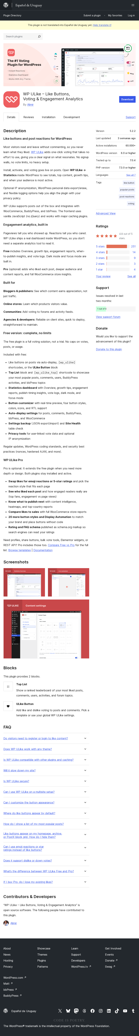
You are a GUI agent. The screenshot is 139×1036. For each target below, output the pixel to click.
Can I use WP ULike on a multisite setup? (29, 792)
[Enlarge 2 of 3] (84, 572)
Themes (42, 954)
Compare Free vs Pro (61, 545)
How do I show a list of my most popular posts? (33, 824)
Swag (110, 966)
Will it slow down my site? (19, 770)
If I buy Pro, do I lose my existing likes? (28, 882)
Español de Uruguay (23, 1011)
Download (127, 99)
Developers (78, 960)
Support (131, 117)
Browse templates (19, 550)
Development (71, 117)
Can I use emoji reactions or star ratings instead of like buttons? (23, 848)
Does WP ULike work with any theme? (27, 749)
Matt (8, 983)
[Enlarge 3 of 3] (84, 604)
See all (131, 276)
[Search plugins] (39, 36)
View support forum (108, 317)
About (7, 948)
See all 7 (131, 175)
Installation (48, 117)
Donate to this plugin (109, 349)
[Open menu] (133, 5)
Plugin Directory (12, 15)
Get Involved (113, 948)
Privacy (8, 966)
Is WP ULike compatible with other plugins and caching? (38, 759)
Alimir (30, 104)
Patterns (42, 966)
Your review (103, 276)
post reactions (127, 196)
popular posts (127, 189)
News (7, 954)
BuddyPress (12, 995)
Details (11, 117)
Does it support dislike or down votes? (27, 860)
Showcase (43, 948)
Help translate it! (102, 25)
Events (109, 954)
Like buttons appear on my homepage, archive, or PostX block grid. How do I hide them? (32, 835)
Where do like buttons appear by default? (29, 813)
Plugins (41, 960)
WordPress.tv (81, 966)
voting (131, 203)
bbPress (10, 989)
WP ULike (37, 152)
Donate (111, 960)
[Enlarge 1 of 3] (40, 572)
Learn (74, 948)
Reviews (28, 117)
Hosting (8, 960)
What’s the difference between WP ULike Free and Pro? (38, 871)
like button (129, 183)
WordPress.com (14, 977)
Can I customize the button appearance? (28, 802)
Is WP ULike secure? (16, 781)
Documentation (43, 550)
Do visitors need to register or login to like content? (35, 738)
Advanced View (106, 213)
